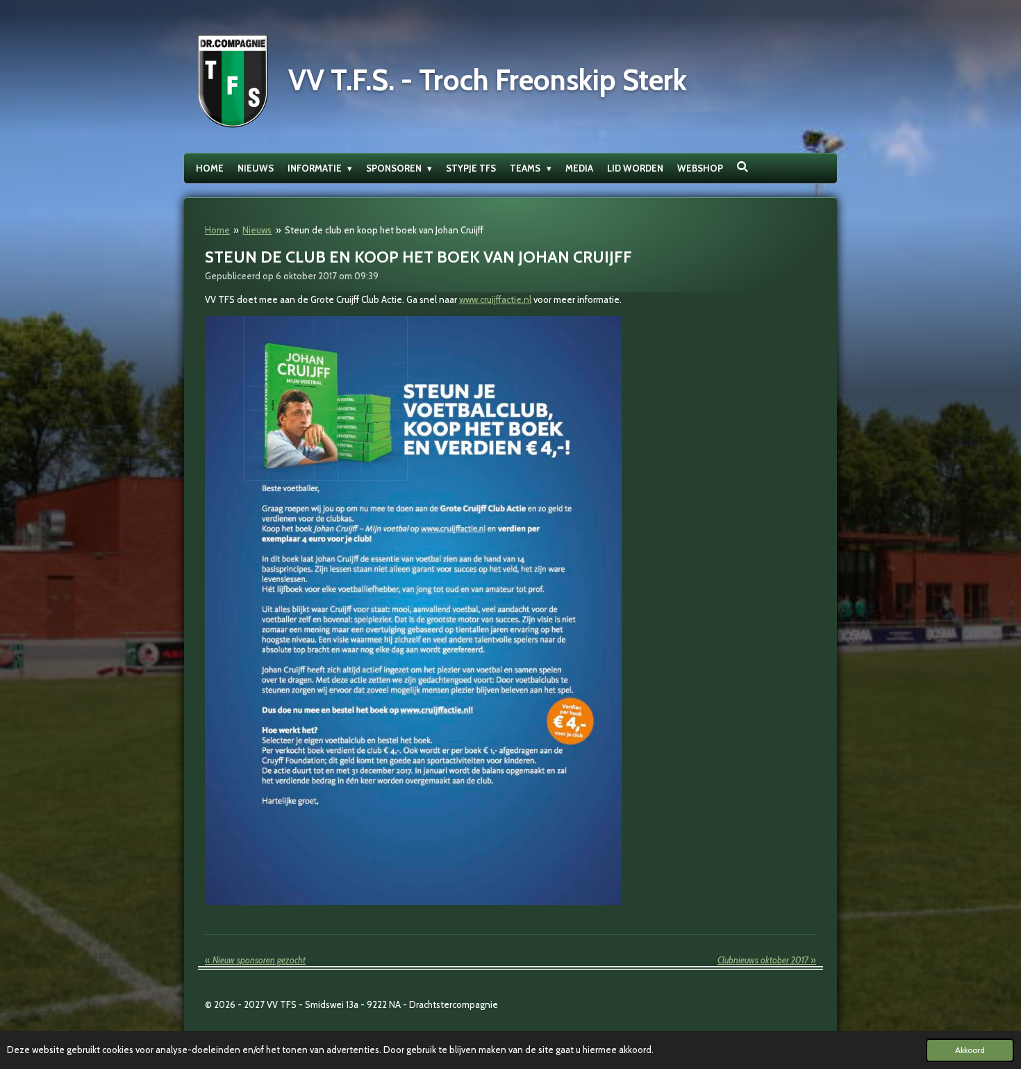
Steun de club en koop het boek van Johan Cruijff (384, 229)
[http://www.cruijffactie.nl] (413, 901)
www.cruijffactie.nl (495, 299)
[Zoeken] (743, 166)
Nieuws (257, 229)
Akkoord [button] (970, 1050)
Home (217, 229)
